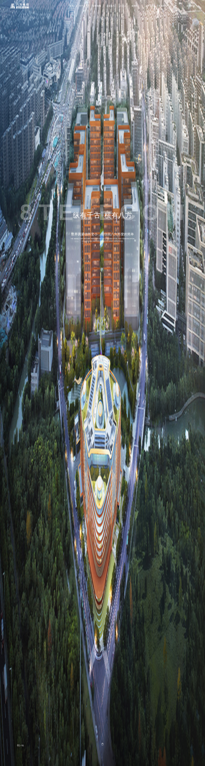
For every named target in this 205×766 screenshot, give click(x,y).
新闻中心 (135, 6)
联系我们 (163, 6)
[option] (102, 383)
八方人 (123, 6)
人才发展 (149, 6)
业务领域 (97, 6)
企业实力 (110, 6)
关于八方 (83, 6)
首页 (71, 6)
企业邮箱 (190, 5)
